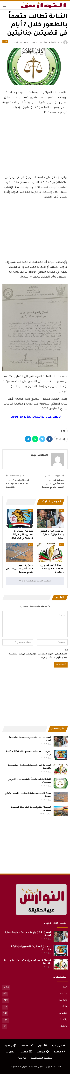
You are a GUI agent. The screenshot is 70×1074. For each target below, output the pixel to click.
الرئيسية (57, 1046)
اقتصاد (64, 993)
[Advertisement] (35, 148)
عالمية (64, 1026)
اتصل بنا (10, 1052)
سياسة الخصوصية (41, 1058)
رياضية (64, 1019)
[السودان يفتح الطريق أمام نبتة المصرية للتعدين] (61, 811)
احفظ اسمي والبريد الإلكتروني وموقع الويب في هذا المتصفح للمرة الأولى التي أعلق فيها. (38, 656)
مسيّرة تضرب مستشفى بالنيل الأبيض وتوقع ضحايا (53, 484)
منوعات (63, 1013)
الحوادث (63, 1000)
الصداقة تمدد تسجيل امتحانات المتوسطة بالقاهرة (17, 484)
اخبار (5, 42)
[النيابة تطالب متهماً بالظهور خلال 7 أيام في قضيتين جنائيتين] (61, 783)
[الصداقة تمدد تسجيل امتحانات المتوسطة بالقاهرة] (50, 552)
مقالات (64, 1006)
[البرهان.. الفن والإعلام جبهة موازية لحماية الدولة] (50, 518)
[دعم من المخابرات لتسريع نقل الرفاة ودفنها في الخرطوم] (19, 518)
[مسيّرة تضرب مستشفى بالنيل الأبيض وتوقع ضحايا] (19, 552)
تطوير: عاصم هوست (18, 1067)
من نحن (22, 1058)
